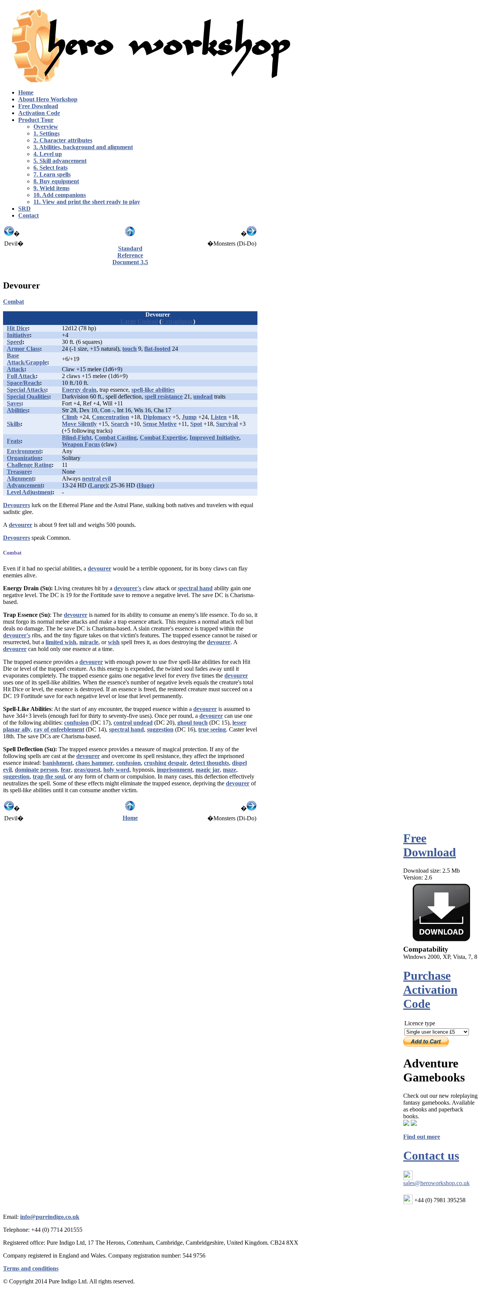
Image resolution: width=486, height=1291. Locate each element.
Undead (147, 321)
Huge (145, 485)
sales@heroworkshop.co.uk (436, 1183)
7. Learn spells (52, 174)
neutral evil (96, 478)
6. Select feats (50, 167)
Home (130, 818)
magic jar (208, 769)
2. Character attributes (62, 140)
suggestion (160, 729)
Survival (227, 424)
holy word (116, 769)
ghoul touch (192, 722)
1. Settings (46, 133)
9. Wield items (51, 188)
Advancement (25, 485)
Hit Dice (17, 328)
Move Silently (79, 424)
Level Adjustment (29, 492)
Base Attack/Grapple (27, 359)
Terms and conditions (30, 1268)
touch (129, 348)
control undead (133, 722)
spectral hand (195, 588)
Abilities (17, 410)
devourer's (127, 588)
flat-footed (157, 348)
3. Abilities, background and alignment (83, 147)
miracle (88, 642)
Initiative (18, 335)
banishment (58, 763)
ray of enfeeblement (59, 729)
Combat (13, 301)
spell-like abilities (153, 389)
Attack (15, 369)
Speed (14, 342)
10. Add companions (59, 195)
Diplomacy (157, 417)
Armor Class (23, 348)
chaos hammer (94, 763)
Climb (70, 417)
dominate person (36, 769)
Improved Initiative (214, 437)
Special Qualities (28, 396)
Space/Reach (23, 383)
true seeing (212, 729)
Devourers (16, 505)
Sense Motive (160, 424)
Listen (219, 417)
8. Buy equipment (56, 181)
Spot (196, 424)
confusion (76, 722)
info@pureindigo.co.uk (49, 1217)
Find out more (421, 1136)
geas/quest (87, 769)
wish (114, 642)
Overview (45, 126)
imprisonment (175, 769)
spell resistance (164, 396)
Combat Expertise (163, 437)
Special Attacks (26, 389)
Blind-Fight (77, 437)
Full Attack (21, 376)
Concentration (110, 417)
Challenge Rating (29, 465)
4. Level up (47, 154)
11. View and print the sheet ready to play (86, 202)
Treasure (18, 471)
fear (66, 769)
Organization (24, 458)
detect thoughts (209, 763)
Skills (14, 424)
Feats (14, 441)
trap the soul (49, 776)
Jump (189, 417)
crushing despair (165, 763)
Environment (24, 451)
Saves (14, 403)
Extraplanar (177, 321)
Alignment (20, 478)
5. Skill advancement (60, 161)
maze (229, 769)
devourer (20, 525)
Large (128, 321)
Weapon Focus (81, 444)
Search (120, 424)
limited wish (61, 642)
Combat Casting (116, 437)
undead (203, 396)
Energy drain (79, 389)
